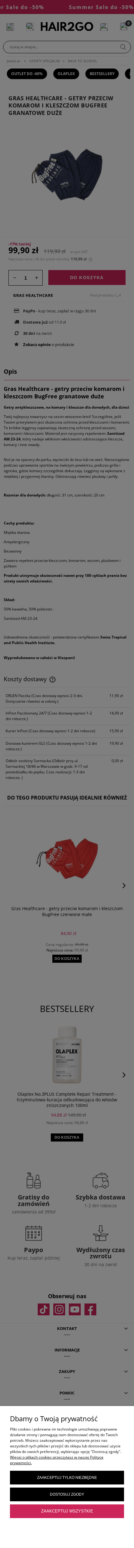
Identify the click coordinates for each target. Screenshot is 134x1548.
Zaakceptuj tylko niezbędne (67, 1477)
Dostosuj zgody (67, 1494)
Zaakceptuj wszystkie (67, 1511)
